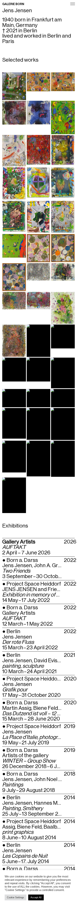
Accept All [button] (35, 897)
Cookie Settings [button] (15, 897)
